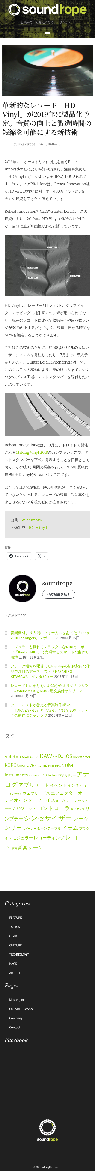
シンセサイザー (48, 818)
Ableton (13, 757)
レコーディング (49, 837)
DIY (55, 757)
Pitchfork (32, 520)
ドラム (70, 828)
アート (42, 785)
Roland (53, 775)
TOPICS (14, 926)
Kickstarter (81, 757)
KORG (10, 765)
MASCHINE (41, 766)
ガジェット (26, 808)
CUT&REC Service (21, 1009)
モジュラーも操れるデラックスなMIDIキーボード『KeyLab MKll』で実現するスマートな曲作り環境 (50, 651)
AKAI (25, 756)
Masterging (17, 999)
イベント (58, 785)
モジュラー (22, 837)
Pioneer (34, 775)
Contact (14, 1027)
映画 (14, 848)
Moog (51, 765)
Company (16, 1018)
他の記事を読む (59, 594)
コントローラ (53, 808)
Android (34, 757)
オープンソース (65, 800)
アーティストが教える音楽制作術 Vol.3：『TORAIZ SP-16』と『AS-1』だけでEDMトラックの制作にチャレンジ (49, 710)
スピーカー (29, 828)
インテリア (15, 793)
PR (45, 774)
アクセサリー (67, 775)
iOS (68, 756)
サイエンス (78, 809)
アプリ (26, 784)
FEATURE (15, 917)
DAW (46, 756)
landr (21, 765)
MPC (58, 766)
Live (30, 765)
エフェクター (64, 793)
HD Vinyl (38, 528)
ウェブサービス (36, 793)
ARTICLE (15, 973)
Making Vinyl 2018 (32, 452)
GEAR (13, 936)
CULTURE (15, 945)
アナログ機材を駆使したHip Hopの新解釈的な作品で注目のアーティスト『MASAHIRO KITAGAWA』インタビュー (50, 671)
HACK (13, 963)
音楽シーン (30, 847)
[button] (47, 32)
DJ (60, 756)
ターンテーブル (49, 828)
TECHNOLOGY (19, 954)
